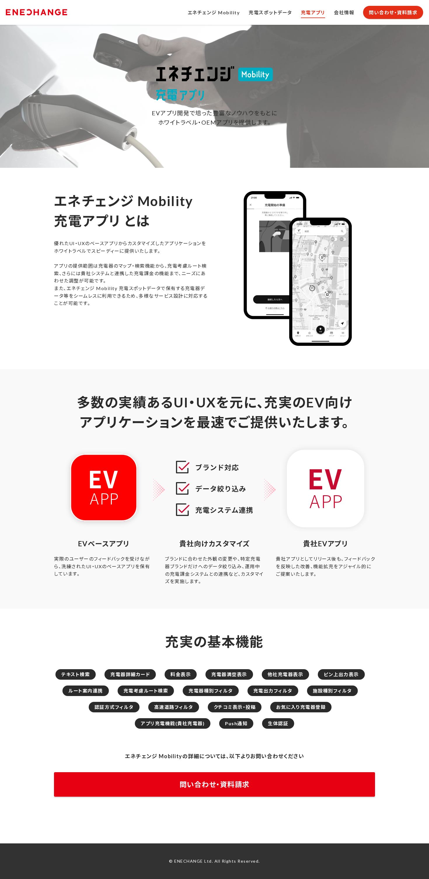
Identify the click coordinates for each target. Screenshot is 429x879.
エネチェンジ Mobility (214, 12)
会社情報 (344, 12)
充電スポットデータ (270, 12)
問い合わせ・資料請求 (393, 12)
